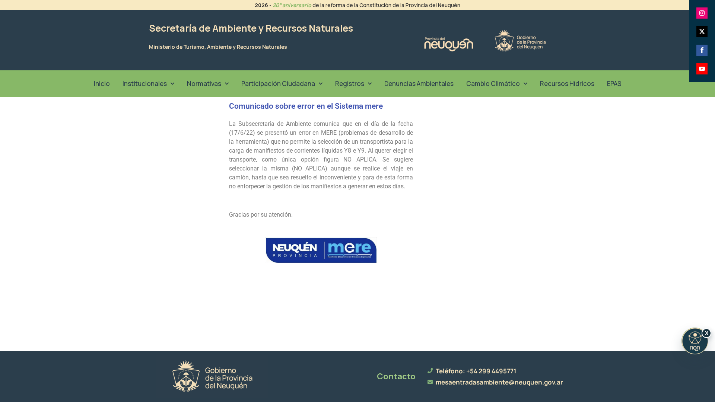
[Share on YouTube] (702, 68)
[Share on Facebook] (702, 50)
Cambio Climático (493, 83)
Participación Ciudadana (278, 83)
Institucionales (145, 83)
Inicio (102, 83)
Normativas (204, 83)
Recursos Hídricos (567, 83)
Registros (349, 83)
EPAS (614, 83)
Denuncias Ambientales (419, 83)
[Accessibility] (694, 341)
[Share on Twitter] (702, 31)
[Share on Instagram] (702, 13)
